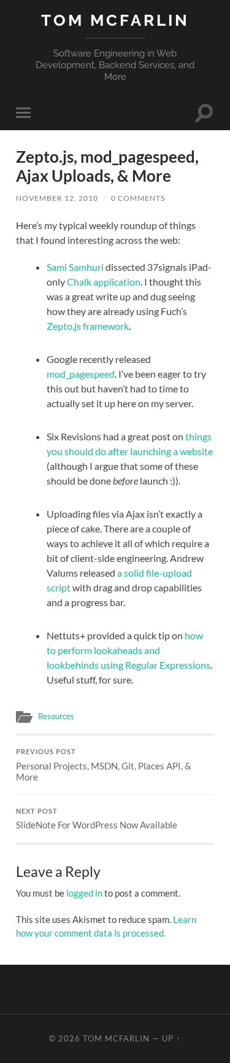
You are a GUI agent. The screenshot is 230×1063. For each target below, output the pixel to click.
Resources (56, 716)
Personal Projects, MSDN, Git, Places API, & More (103, 765)
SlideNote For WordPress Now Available (96, 819)
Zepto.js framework (88, 326)
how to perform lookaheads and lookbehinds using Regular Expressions (128, 650)
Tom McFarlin (115, 19)
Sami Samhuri (75, 267)
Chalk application (103, 281)
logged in (84, 892)
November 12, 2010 (57, 198)
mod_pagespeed (81, 374)
